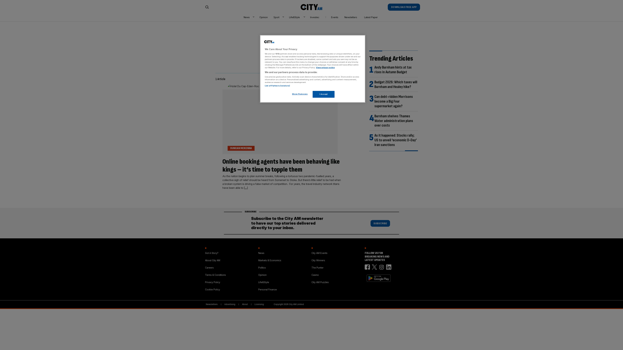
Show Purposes (300, 94)
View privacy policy (325, 67)
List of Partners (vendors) (277, 86)
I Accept (323, 94)
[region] (312, 69)
